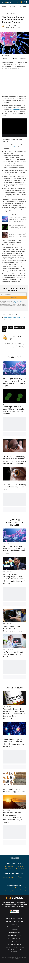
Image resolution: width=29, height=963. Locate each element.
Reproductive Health (11, 13)
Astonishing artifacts (20, 868)
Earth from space (20, 866)
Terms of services (17, 301)
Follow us (16, 58)
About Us (14, 924)
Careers (14, 941)
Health (3, 13)
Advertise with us (14, 935)
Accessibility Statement (14, 918)
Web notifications (14, 938)
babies (4, 327)
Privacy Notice (18, 302)
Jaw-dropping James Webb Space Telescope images (8, 876)
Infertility (14, 147)
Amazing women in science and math (20, 876)
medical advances (15, 109)
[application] (14, 126)
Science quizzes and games (8, 887)
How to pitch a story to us (14, 947)
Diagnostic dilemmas (8, 868)
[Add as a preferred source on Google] (14, 911)
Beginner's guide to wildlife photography (20, 888)
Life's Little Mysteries (8, 866)
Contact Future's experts (14, 921)
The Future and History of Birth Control (14, 317)
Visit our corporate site (17, 906)
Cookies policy (14, 932)
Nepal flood (12, 6)
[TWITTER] (11, 339)
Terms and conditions (14, 927)
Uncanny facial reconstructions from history (20, 879)
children (10, 327)
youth (4, 330)
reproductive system (19, 327)
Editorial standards (14, 944)
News (19, 27)
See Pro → (18, 2)
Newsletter (24, 58)
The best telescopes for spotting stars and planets (8, 891)
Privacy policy (14, 930)
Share (5, 58)
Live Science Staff (11, 26)
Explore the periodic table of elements (8, 879)
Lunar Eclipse (23, 6)
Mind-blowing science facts (20, 890)
